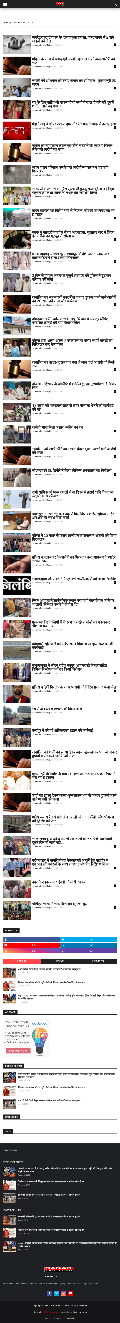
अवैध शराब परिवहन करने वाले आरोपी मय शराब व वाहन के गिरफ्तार (70, 169)
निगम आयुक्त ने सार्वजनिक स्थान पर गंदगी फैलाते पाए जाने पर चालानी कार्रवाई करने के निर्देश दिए (73, 602)
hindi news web (80, 1312)
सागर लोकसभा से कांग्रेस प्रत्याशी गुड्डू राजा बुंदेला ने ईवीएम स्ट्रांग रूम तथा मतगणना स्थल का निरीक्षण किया (73, 190)
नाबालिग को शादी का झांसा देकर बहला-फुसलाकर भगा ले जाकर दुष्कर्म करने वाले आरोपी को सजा (74, 754)
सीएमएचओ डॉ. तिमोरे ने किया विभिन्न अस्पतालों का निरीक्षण (71, 470)
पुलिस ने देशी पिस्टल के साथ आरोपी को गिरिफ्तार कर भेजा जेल (74, 687)
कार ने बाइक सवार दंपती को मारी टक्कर (58, 882)
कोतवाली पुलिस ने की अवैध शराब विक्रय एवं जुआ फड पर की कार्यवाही (72, 645)
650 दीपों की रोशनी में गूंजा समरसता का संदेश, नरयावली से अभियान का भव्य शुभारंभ (49, 969)
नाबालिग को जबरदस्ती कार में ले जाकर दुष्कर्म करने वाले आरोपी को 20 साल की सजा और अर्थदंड (74, 299)
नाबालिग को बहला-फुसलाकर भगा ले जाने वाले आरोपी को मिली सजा (73, 364)
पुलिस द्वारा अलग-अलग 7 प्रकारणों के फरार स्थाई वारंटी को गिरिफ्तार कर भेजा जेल (72, 342)
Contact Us (70, 1318)
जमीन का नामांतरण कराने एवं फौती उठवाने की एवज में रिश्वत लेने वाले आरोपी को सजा (72, 147)
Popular (22, 961)
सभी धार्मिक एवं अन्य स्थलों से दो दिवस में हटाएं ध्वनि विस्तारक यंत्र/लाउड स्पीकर (73, 494)
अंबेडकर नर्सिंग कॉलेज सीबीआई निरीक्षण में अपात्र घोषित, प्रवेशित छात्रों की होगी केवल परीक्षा (70, 320)
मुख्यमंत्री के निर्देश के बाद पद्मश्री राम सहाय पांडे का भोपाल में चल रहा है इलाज (73, 775)
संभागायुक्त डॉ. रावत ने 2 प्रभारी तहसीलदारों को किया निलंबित (74, 578)
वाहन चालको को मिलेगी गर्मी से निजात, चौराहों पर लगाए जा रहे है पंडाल (73, 212)
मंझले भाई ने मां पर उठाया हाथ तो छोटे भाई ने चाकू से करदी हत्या (74, 123)
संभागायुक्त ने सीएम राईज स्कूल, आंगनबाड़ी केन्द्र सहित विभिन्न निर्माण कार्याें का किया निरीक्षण (69, 667)
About (48, 1318)
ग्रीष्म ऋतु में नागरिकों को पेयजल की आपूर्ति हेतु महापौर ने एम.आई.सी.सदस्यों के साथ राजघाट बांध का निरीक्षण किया (70, 862)
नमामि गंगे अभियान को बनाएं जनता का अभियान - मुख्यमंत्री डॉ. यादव (74, 82)
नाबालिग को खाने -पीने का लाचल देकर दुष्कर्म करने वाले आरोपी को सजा (74, 450)
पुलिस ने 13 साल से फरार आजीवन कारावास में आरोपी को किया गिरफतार (74, 537)
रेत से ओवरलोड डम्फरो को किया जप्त (57, 708)
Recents (59, 961)
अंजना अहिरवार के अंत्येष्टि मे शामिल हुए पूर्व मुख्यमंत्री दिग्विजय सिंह (74, 385)
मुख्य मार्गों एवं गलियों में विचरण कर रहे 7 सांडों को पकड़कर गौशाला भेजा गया (71, 624)
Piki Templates (51, 1312)
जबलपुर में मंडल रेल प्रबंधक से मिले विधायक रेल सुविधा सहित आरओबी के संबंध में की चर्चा (73, 515)
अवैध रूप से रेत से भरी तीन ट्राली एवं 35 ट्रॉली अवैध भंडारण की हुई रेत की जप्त (73, 819)
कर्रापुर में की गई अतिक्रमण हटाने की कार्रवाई (62, 730)
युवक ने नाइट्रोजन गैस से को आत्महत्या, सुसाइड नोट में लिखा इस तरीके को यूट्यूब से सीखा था (73, 234)
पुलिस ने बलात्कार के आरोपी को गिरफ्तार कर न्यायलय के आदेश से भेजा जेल (74, 559)
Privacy (57, 1318)
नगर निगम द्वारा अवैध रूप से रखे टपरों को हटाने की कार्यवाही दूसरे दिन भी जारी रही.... (72, 840)
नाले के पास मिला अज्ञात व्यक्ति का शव (57, 427)
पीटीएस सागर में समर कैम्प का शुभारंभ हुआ (60, 903)
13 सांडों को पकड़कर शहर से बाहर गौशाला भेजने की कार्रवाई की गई (73, 407)
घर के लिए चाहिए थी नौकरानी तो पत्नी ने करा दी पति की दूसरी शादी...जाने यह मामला (73, 104)
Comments (98, 961)
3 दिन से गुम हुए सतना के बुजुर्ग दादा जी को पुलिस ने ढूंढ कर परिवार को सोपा (71, 277)
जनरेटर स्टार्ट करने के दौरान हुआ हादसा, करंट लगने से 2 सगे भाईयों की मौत (73, 39)
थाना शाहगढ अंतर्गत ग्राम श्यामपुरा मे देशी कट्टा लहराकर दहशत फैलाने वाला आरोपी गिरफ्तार (70, 255)
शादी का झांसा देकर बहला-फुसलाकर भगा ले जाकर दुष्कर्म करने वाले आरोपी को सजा (74, 797)
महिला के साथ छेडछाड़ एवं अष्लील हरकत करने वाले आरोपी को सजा (73, 60)
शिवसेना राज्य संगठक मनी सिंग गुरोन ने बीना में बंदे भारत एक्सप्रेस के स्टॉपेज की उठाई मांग (51, 982)
